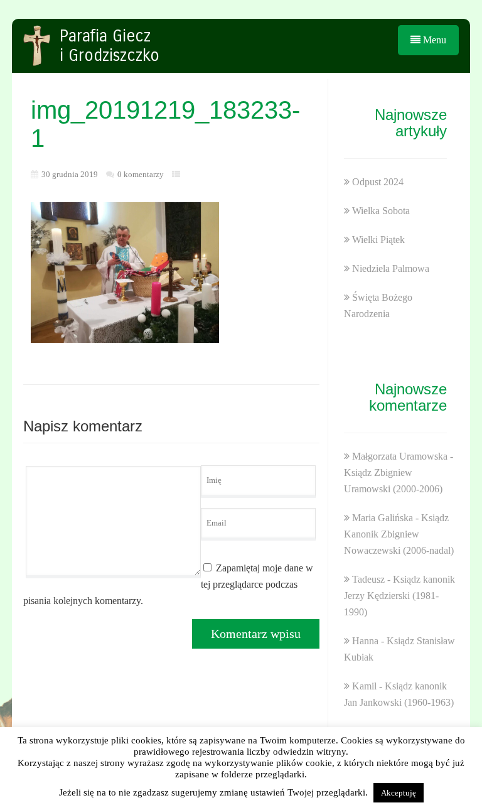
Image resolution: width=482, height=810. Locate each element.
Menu (433, 40)
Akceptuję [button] (398, 792)
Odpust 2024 (378, 181)
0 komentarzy (140, 174)
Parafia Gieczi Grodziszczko (109, 45)
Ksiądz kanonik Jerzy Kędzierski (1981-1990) (399, 595)
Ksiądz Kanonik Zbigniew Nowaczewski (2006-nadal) (399, 534)
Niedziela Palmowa (390, 268)
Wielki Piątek (378, 239)
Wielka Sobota (381, 210)
